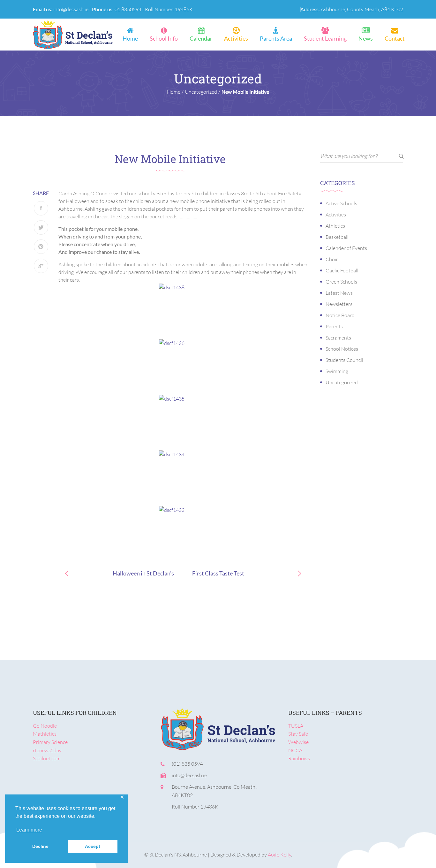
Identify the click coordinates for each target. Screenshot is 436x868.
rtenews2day (47, 750)
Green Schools (341, 281)
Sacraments (338, 337)
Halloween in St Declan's (143, 573)
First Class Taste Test (218, 573)
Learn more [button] (29, 830)
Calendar (201, 38)
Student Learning (325, 38)
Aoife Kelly (279, 854)
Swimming (337, 371)
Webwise (298, 742)
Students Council (344, 360)
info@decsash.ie (70, 9)
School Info (164, 38)
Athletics (335, 226)
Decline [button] (40, 846)
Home (130, 38)
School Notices (342, 349)
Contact (395, 38)
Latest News (339, 293)
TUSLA (295, 726)
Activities (236, 38)
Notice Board (340, 315)
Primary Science (50, 742)
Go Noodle (45, 726)
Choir (332, 259)
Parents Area (276, 38)
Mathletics (44, 734)
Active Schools (341, 203)
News (365, 38)
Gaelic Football (342, 270)
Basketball (337, 237)
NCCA (295, 750)
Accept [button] (92, 846)
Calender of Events (346, 248)
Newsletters (339, 304)
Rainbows (299, 758)
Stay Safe (298, 734)
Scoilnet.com (47, 758)
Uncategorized (342, 382)
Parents (334, 326)
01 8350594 (128, 9)
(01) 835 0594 (187, 764)
